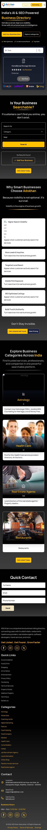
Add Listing (35, 5)
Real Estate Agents (8, 767)
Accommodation (7, 660)
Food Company (6, 734)
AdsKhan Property (7, 693)
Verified (25, 79)
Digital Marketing (7, 723)
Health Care (5, 741)
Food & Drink (5, 664)
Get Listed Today (23, 171)
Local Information (7, 756)
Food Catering (6, 730)
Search (39, 50)
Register (26, 5)
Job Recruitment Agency (10, 752)
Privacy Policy (5, 678)
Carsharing (5, 682)
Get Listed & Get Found (17, 331)
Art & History (5, 671)
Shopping (4, 667)
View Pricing (33, 331)
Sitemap (38, 827)
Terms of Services (7, 686)
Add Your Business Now (12, 34)
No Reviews (27, 69)
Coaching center (7, 719)
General (4, 738)
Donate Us (4, 701)
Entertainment (6, 675)
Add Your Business (25, 160)
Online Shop (5, 760)
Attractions (5, 715)
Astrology (4, 712)
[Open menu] (44, 5)
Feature (4, 726)
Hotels (3, 749)
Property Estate (6, 689)
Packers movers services (9, 763)
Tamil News (5, 697)
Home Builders (6, 745)
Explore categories (32, 34)
